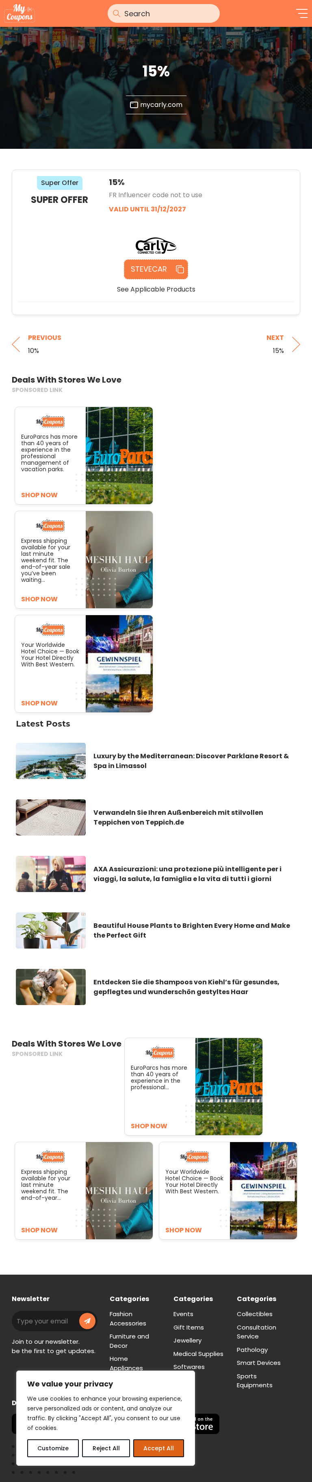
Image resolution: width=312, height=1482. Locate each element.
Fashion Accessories (128, 1318)
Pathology (252, 1349)
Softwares (189, 1366)
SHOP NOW (149, 1126)
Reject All (106, 1448)
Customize (53, 1448)
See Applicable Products (156, 289)
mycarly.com (161, 104)
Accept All (158, 1448)
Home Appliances (126, 1363)
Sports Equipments (255, 1381)
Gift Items (188, 1327)
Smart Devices (259, 1362)
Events (183, 1314)
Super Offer (59, 182)
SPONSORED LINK (37, 390)
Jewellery (187, 1340)
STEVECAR (149, 269)
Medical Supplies (198, 1353)
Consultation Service (256, 1332)
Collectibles (255, 1314)
